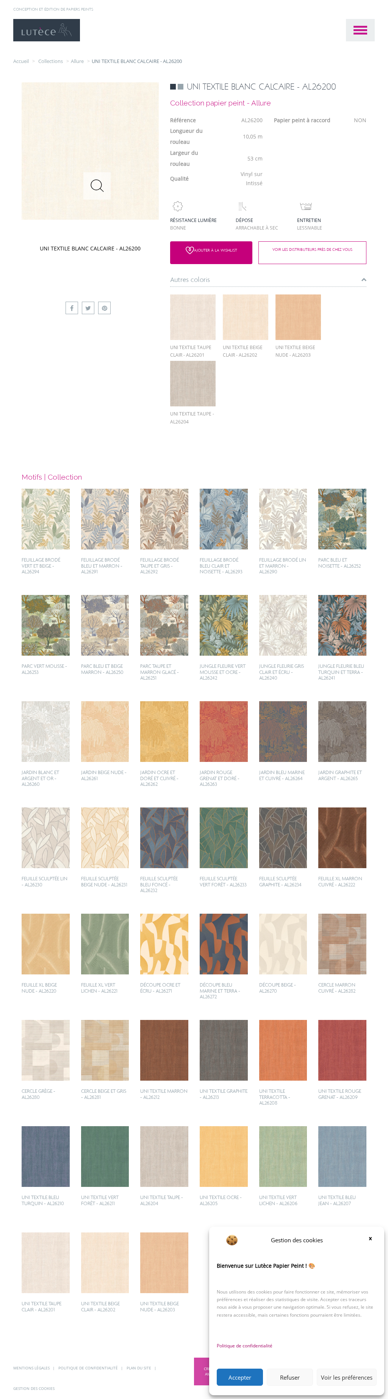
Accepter (239, 1377)
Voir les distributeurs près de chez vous (312, 250)
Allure (77, 61)
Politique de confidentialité (244, 1345)
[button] (373, 1240)
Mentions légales (32, 1368)
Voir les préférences (346, 1377)
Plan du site (139, 1368)
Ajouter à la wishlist (215, 250)
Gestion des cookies (34, 1388)
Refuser (290, 1377)
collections (50, 61)
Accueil (21, 61)
